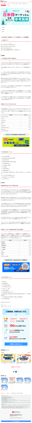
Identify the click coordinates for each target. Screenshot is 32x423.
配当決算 (17, 3)
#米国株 (2, 306)
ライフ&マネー (8, 5)
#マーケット (9, 306)
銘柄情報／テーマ (25, 3)
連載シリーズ (5, 3)
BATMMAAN (29, 108)
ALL (1, 3)
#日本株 (5, 306)
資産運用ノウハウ (3, 5)
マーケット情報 (12, 3)
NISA (8, 3)
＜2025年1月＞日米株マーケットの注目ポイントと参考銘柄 (16, 393)
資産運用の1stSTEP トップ (3, 393)
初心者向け (20, 3)
